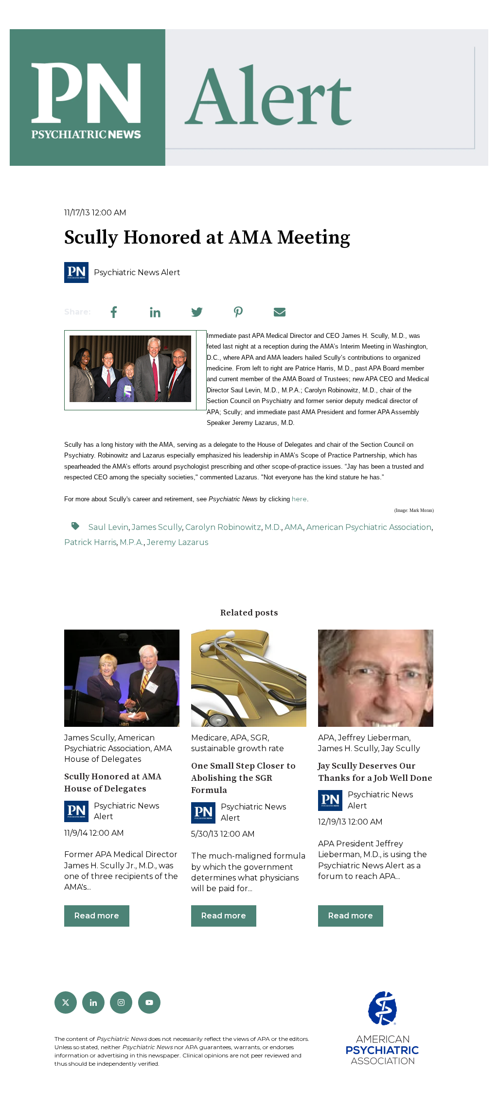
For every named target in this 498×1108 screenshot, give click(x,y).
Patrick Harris (90, 542)
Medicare (209, 737)
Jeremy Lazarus (177, 542)
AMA (294, 527)
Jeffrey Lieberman (373, 737)
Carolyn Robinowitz (223, 527)
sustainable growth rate (237, 748)
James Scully (157, 527)
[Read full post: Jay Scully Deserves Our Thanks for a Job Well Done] (375, 678)
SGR (258, 737)
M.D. (273, 527)
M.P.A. (131, 542)
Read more (96, 915)
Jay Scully (400, 748)
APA (239, 737)
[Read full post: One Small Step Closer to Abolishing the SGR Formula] (248, 678)
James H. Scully (348, 748)
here (299, 499)
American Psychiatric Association (368, 527)
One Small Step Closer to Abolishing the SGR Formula (243, 778)
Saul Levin (108, 527)
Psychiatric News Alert (137, 272)
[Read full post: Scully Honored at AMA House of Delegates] (121, 678)
